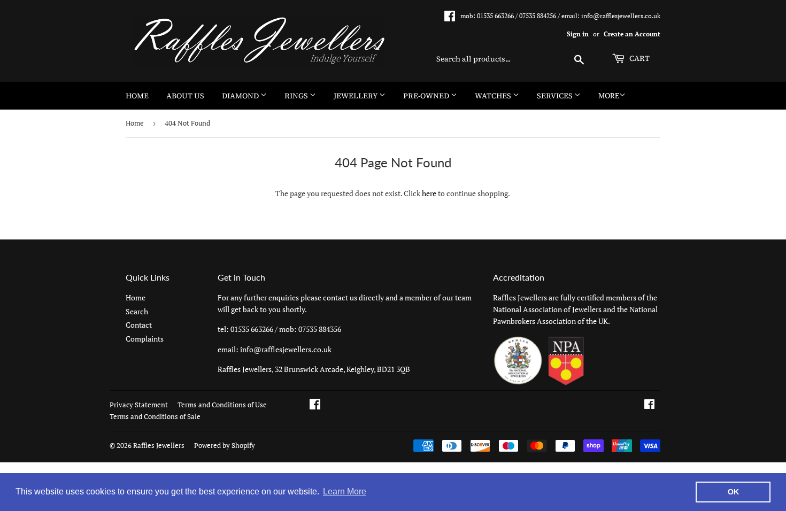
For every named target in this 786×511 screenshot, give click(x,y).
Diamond (241, 95)
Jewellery (356, 95)
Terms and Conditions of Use (222, 404)
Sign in (578, 34)
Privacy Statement (139, 404)
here (429, 193)
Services (555, 95)
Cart (639, 58)
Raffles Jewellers (158, 445)
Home (137, 95)
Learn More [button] (344, 491)
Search (137, 311)
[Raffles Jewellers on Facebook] (649, 405)
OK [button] (733, 491)
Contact (139, 325)
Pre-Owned (427, 95)
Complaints (145, 339)
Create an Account (632, 34)
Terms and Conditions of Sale (155, 416)
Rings (297, 95)
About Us (185, 95)
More (608, 95)
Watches (494, 95)
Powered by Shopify (224, 445)
